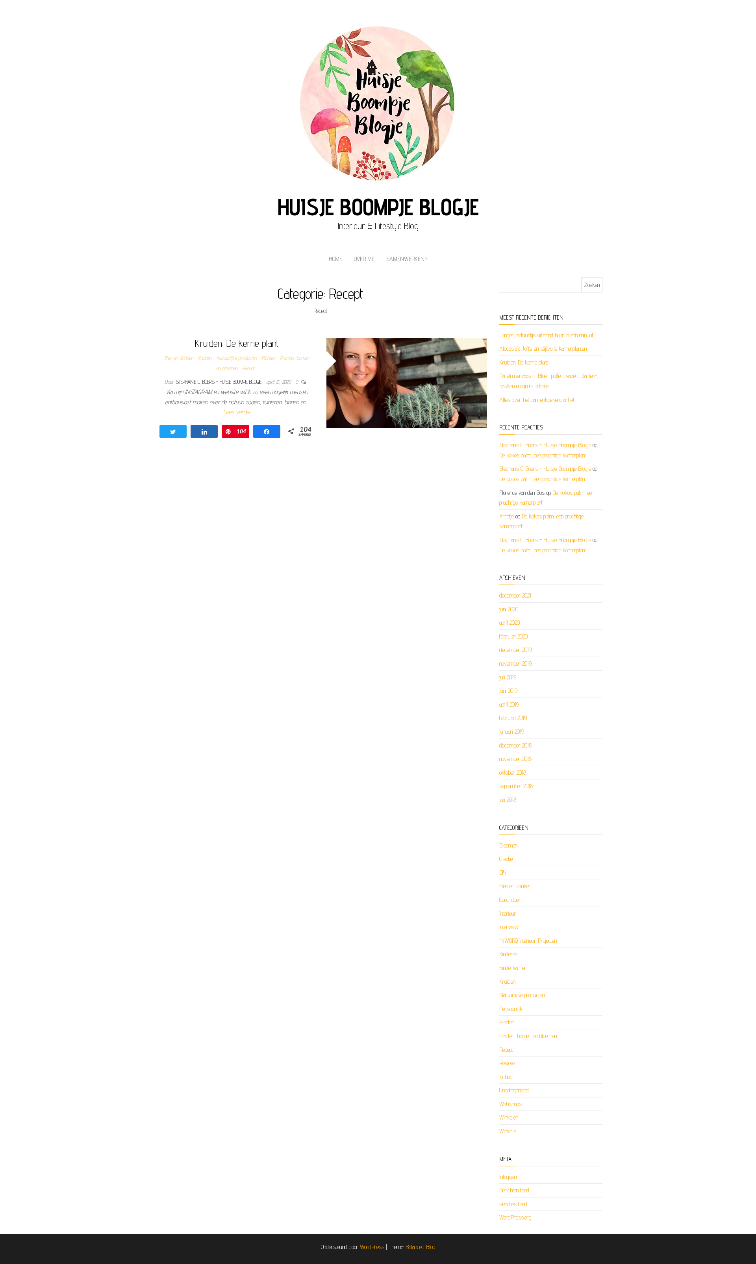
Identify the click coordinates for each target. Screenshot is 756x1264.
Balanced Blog (420, 1247)
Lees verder (237, 412)
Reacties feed (513, 1204)
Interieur (507, 913)
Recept (248, 368)
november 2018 (515, 758)
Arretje (506, 516)
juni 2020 (508, 609)
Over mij (364, 259)
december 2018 (515, 745)
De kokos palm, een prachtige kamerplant (542, 455)
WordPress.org (515, 1217)
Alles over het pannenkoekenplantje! (536, 399)
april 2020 (509, 622)
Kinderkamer (512, 968)
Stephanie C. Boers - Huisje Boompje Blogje (219, 382)
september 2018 (516, 786)
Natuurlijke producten (237, 358)
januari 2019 (511, 731)
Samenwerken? (406, 259)
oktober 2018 (512, 772)
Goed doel (509, 899)
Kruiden (205, 358)
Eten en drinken (179, 358)
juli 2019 (507, 677)
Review (507, 1063)
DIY (502, 872)
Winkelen (508, 1117)
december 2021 (515, 595)
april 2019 (509, 704)
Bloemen (508, 845)
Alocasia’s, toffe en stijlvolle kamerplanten (543, 348)
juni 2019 (508, 690)
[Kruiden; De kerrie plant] (406, 382)
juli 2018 (507, 799)
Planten (268, 358)
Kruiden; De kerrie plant (237, 343)
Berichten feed (514, 1190)
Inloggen (508, 1177)
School (506, 1077)
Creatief (506, 858)
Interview (509, 927)
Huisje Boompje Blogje (378, 206)
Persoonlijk (511, 1008)
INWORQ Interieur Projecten (528, 940)
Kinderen (508, 954)
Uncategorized (514, 1090)
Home (335, 259)
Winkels (507, 1131)
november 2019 (515, 663)
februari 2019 (513, 718)
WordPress (372, 1247)
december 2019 (515, 649)
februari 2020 (513, 636)
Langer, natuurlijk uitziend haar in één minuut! (547, 335)
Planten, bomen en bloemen (528, 1036)
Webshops (510, 1104)
